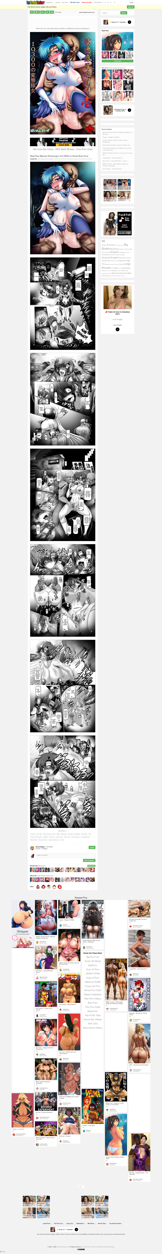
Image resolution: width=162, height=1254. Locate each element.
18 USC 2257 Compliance (90, 1247)
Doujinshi (106, 257)
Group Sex (59, 837)
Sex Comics (88, 159)
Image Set (42, 1089)
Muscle (119, 268)
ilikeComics (136, 974)
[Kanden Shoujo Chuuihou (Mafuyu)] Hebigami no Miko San (117, 133)
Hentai (76, 159)
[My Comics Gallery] (59, 887)
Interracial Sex (75, 837)
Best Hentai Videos (92, 1027)
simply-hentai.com (53, 840)
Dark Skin (84, 834)
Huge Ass (121, 260)
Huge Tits (67, 837)
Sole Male (127, 273)
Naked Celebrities (92, 994)
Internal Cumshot (114, 264)
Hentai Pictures (66, 1103)
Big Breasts (44, 159)
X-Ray (122, 276)
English (46, 837)
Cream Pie (127, 252)
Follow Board (91, 866)
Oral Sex (109, 270)
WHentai (65, 925)
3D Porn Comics (137, 927)
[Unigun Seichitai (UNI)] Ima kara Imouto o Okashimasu (115, 141)
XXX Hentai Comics (138, 925)
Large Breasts (85, 837)
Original (113, 270)
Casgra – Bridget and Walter (111, 137)
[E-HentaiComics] (54, 887)
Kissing (121, 264)
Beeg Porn (92, 1011)
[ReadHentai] (49, 887)
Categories (49, 2)
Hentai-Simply (113, 1163)
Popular (58, 2)
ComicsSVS (43, 1015)
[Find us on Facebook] (105, 2)
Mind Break (34, 840)
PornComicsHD (43, 1144)
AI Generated (113, 1010)
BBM (58, 834)
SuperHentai (43, 941)
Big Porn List (92, 956)
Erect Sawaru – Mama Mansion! (112, 169)
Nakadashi (126, 268)
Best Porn (93, 1002)
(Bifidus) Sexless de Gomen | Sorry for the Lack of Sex (117, 154)
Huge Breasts (19, 1135)
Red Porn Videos (92, 998)
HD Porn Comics (44, 1145)
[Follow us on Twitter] (108, 2)
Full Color (122, 257)
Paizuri (118, 270)
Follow (92, 847)
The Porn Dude (92, 1006)
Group (65, 159)
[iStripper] (23, 938)
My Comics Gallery (20, 1134)
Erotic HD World (93, 961)
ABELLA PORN (92, 981)
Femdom (52, 837)
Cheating (122, 252)
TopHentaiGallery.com (63, 1247)
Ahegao (33, 834)
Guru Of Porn (92, 969)
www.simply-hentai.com (86, 12)
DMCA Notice (103, 1247)
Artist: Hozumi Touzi (49, 834)
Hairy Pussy (114, 261)
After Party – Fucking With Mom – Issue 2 (115, 161)
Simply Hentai (43, 840)
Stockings (105, 275)
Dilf (90, 834)
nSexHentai (89, 946)
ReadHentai (66, 1009)
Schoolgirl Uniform (106, 273)
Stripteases (111, 1247)
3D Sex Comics (66, 926)
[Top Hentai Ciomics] (23, 914)
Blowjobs (77, 834)
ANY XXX (93, 1023)
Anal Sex (39, 834)
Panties (123, 270)
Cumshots (105, 254)
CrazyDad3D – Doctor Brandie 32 (113, 158)
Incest (107, 264)
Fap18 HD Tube (92, 1015)
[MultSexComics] (38, 887)
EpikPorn (92, 965)
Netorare (104, 270)
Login (131, 2)
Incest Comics (43, 978)
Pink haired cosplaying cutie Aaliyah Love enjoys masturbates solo (117, 149)
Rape (127, 270)
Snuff (62, 840)
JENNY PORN (93, 973)
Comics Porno (58, 159)
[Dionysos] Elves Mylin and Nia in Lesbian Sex (116, 145)
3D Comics (135, 975)
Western (119, 275)
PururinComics (136, 1019)
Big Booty (114, 248)
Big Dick (71, 834)
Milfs (116, 268)
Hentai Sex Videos (93, 1019)
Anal (39, 159)
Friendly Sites (98, 2)
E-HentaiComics (114, 1008)
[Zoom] (47, 12)
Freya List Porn (92, 986)
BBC (115, 245)
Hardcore (70, 159)
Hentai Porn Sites (92, 990)
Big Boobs (64, 834)
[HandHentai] (43, 887)
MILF (112, 268)
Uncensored (113, 276)
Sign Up (130, 7)
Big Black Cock (120, 245)
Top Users (65, 2)
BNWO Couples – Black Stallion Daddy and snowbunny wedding (115, 165)
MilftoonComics (43, 977)
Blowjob (51, 159)
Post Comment (89, 860)
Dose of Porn (92, 977)
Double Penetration (36, 837)
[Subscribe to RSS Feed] (111, 2)
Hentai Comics (43, 943)
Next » (81, 1187)
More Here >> (63, 831)
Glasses (128, 258)
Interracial (81, 159)
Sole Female (117, 273)
